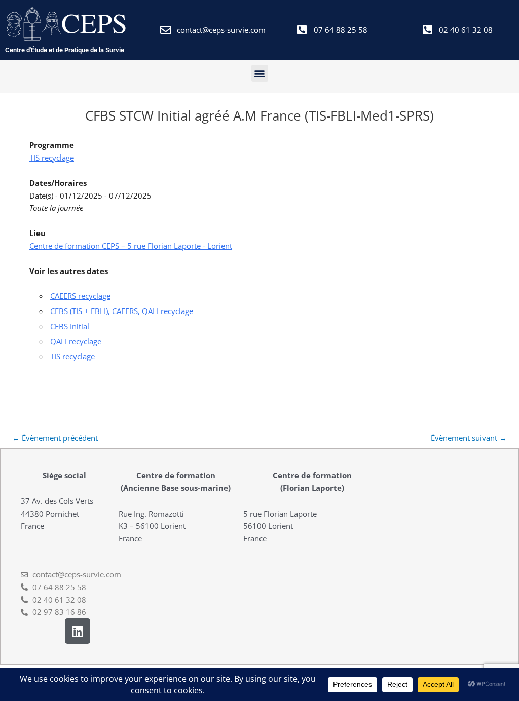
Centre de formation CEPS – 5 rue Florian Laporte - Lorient (130, 246)
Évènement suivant (469, 438)
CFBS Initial (69, 326)
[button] (259, 73)
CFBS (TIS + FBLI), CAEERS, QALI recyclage (121, 311)
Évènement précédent (55, 438)
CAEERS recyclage (80, 296)
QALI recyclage (75, 341)
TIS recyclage (51, 157)
